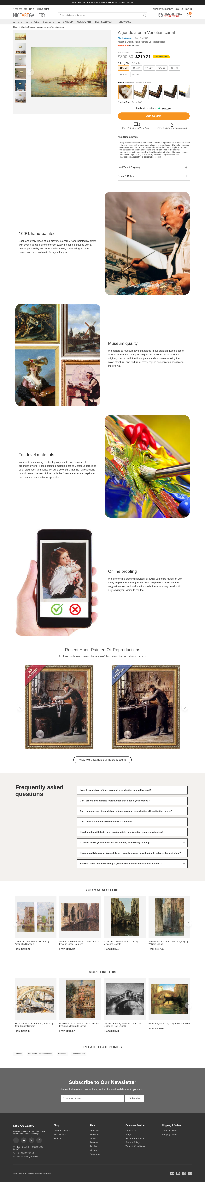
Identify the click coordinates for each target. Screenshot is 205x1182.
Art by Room (65, 22)
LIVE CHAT (44, 9)
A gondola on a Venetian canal (50, 27)
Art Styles (32, 22)
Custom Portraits (62, 1130)
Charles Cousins (28, 27)
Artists (17, 22)
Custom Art (84, 22)
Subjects (48, 22)
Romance (62, 1054)
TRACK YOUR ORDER (163, 9)
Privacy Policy (133, 1142)
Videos (93, 1150)
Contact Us (131, 1130)
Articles (93, 1146)
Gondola (18, 1054)
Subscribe (134, 1098)
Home (16, 27)
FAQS (129, 1134)
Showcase (125, 22)
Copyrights (95, 1154)
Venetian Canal (79, 1054)
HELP (31, 9)
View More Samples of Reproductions (102, 759)
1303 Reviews (134, 46)
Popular (57, 1138)
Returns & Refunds (135, 1138)
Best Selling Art (105, 22)
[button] (30, 72)
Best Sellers (60, 1134)
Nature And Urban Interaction (40, 1054)
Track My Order (169, 1130)
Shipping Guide (169, 1134)
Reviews (94, 1142)
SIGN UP (179, 9)
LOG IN (188, 9)
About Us (94, 1130)
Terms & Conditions (135, 1146)
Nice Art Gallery (34, 15)
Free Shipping (171, 15)
